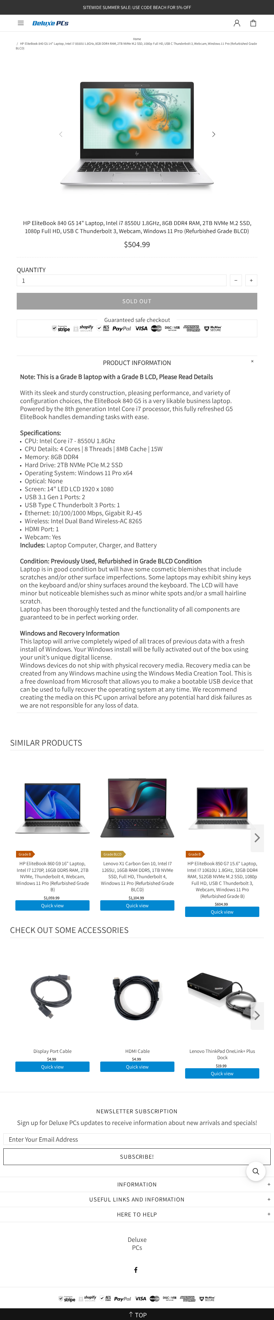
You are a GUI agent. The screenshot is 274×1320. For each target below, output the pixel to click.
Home (137, 39)
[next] (257, 838)
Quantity (31, 270)
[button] (256, 1171)
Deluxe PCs (50, 23)
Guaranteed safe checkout (137, 320)
